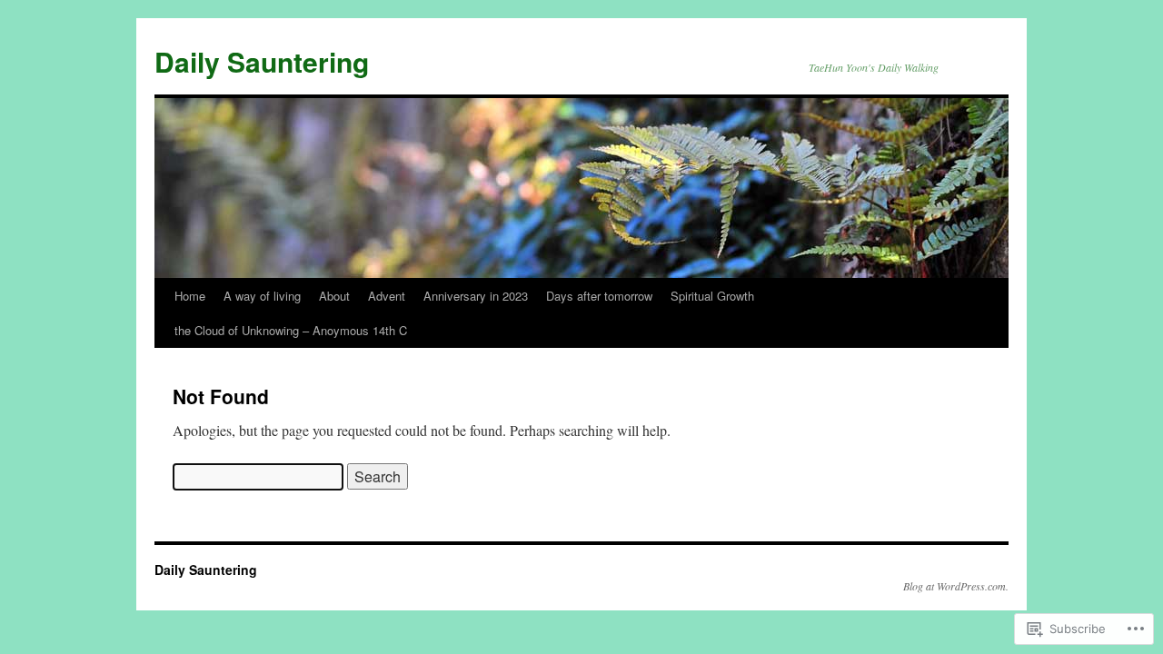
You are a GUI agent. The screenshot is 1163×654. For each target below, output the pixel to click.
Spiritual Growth (712, 295)
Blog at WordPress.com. (956, 586)
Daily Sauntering (261, 61)
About (334, 295)
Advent (386, 295)
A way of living (262, 295)
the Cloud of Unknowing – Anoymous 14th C (290, 330)
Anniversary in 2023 (475, 295)
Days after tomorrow (599, 295)
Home (189, 295)
